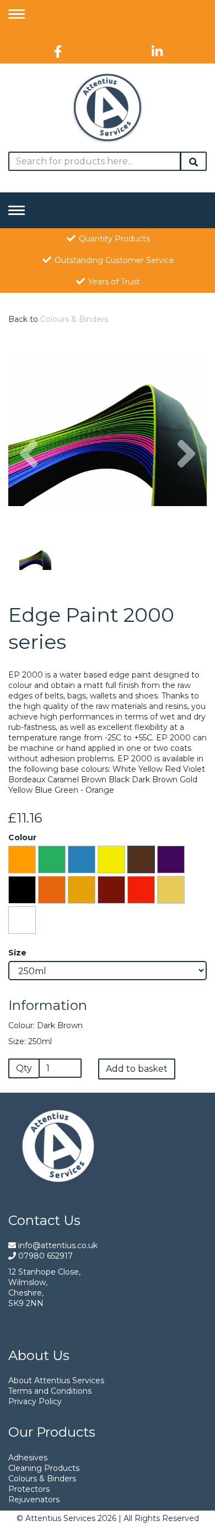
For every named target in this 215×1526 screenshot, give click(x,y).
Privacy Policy (35, 1401)
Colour (22, 837)
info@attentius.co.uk (57, 1245)
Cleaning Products (43, 1468)
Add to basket (137, 1068)
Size (17, 953)
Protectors (29, 1489)
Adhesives (27, 1458)
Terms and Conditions (50, 1391)
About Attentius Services (56, 1380)
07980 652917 (44, 1256)
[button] (29, 481)
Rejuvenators (34, 1499)
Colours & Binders (74, 319)
